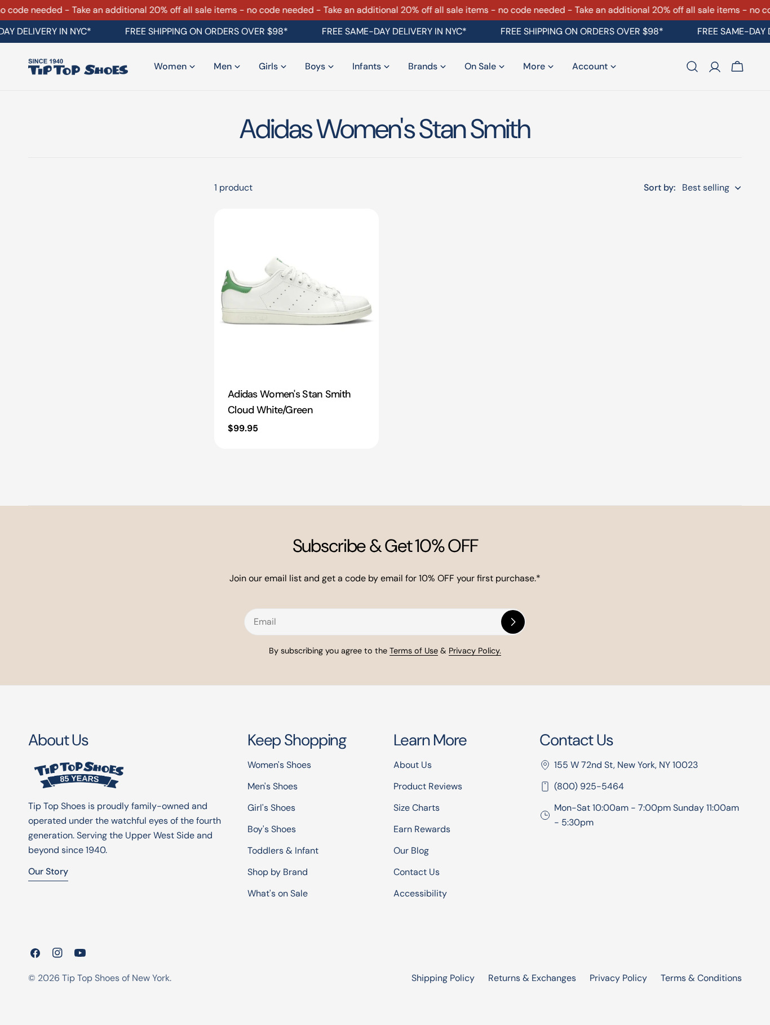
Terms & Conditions (701, 978)
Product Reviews (427, 786)
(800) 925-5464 (589, 786)
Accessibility (420, 893)
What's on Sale (277, 893)
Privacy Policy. (475, 651)
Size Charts (416, 808)
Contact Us (416, 872)
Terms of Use (414, 651)
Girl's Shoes (271, 808)
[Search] (692, 66)
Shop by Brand (277, 872)
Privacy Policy (618, 978)
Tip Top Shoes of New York (116, 978)
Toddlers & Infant (282, 850)
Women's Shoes (279, 765)
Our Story (48, 871)
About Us (412, 765)
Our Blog (411, 850)
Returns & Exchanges (532, 978)
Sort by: (659, 187)
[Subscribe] (513, 622)
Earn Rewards (421, 829)
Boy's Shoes (271, 829)
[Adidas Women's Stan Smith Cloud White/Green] (296, 291)
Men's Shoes (272, 786)
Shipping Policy (443, 978)
